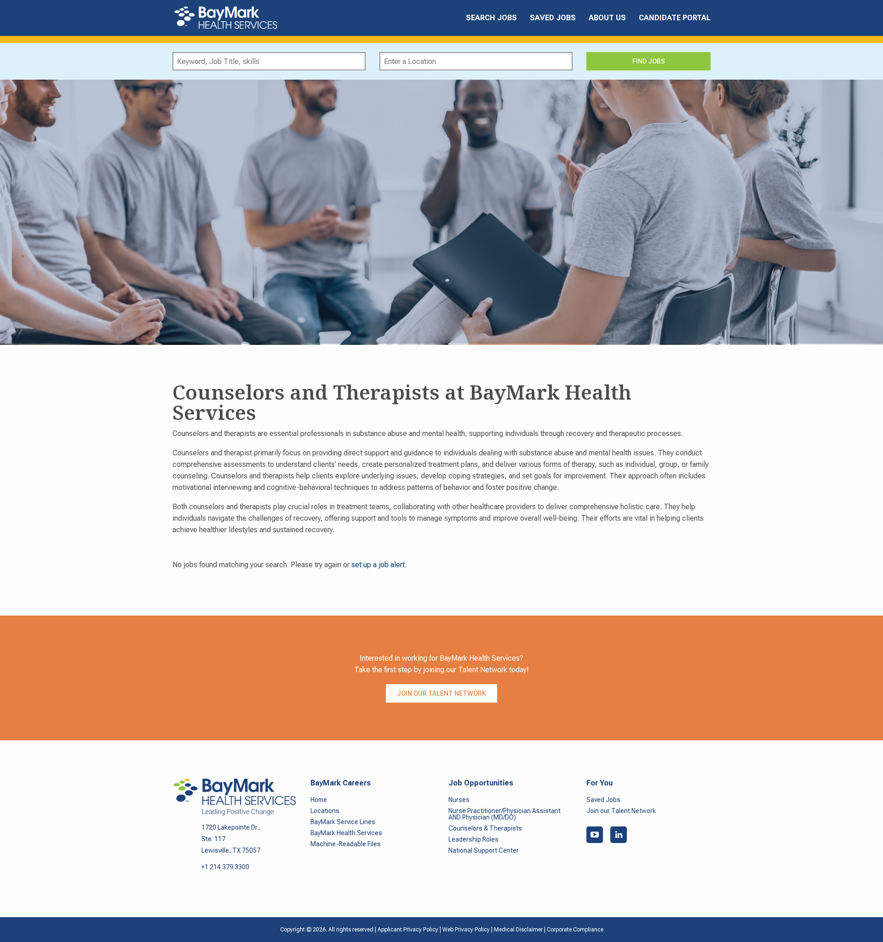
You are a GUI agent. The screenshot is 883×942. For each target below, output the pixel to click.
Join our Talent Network (441, 693)
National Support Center (483, 850)
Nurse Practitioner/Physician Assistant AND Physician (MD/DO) (504, 814)
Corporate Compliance (575, 929)
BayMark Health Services (346, 833)
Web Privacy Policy (466, 929)
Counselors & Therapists (485, 828)
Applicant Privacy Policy (408, 929)
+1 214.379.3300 (225, 867)
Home (318, 799)
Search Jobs (491, 17)
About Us (607, 17)
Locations (324, 810)
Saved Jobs (553, 17)
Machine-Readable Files (345, 844)
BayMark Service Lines (342, 822)
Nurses (459, 799)
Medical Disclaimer (519, 929)
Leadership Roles (473, 839)
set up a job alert (378, 564)
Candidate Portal (675, 17)
